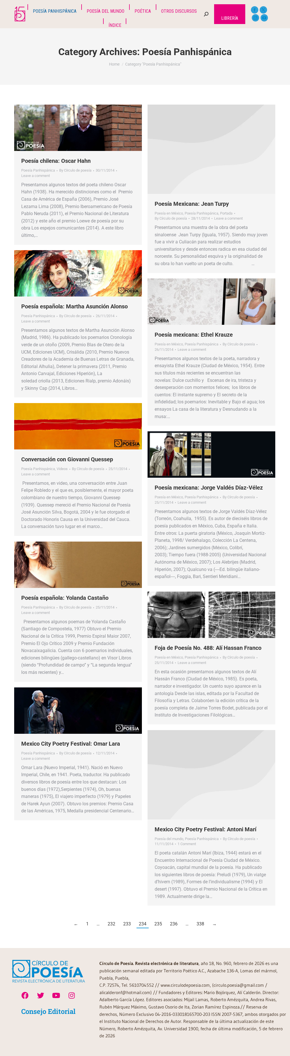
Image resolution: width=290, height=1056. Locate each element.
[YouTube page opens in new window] (264, 17)
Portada (226, 213)
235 (158, 924)
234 (142, 924)
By (75, 170)
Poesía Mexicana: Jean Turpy (192, 203)
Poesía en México (169, 213)
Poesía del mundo (169, 839)
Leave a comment (35, 176)
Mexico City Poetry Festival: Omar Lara (70, 743)
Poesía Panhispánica (38, 170)
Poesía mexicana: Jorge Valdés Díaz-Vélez (209, 487)
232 (111, 924)
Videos (62, 469)
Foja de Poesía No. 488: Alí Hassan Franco (208, 647)
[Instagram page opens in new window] (255, 17)
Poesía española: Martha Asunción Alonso (74, 306)
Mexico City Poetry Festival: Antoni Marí (205, 829)
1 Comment (187, 844)
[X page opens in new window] (263, 10)
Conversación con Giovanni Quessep (67, 459)
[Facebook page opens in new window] (254, 10)
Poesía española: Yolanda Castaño (64, 597)
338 (200, 924)
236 (174, 924)
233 (127, 924)
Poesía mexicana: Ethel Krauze (194, 334)
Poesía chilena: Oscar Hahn (56, 160)
